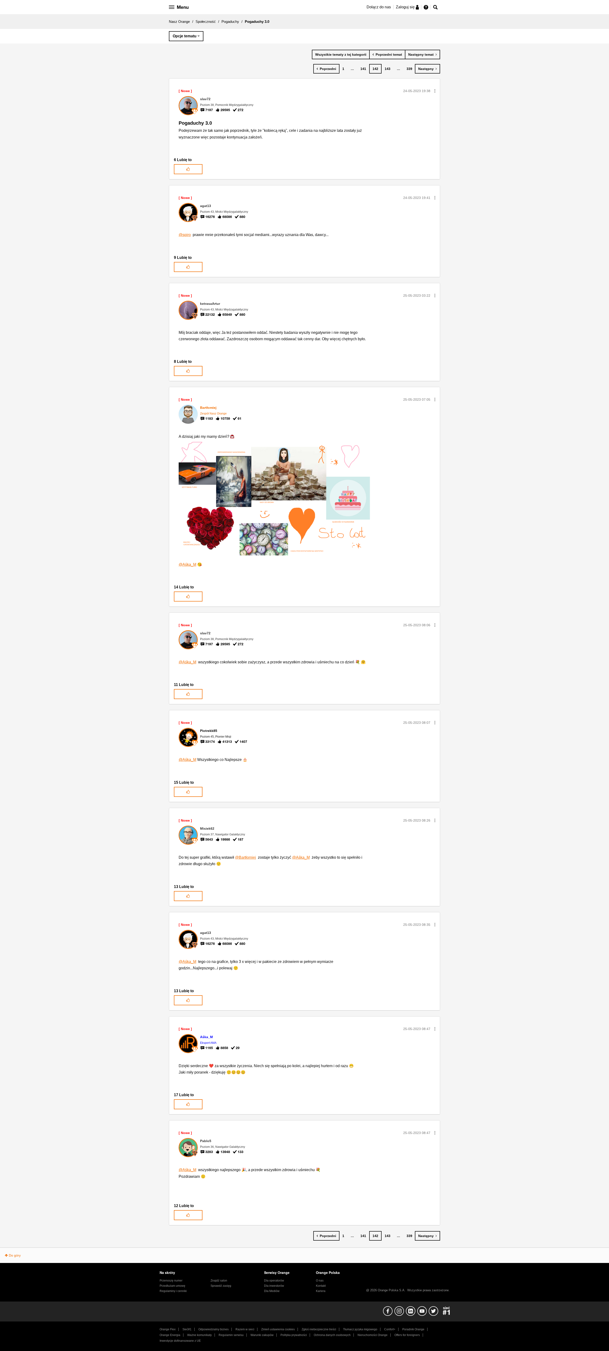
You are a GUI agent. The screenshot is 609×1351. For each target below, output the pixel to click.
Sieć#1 (187, 1329)
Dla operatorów (274, 1280)
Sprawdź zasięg (221, 1285)
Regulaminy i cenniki (173, 1291)
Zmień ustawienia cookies (278, 1329)
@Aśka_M (187, 564)
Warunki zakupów (262, 1335)
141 (363, 69)
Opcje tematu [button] (184, 36)
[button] (435, 91)
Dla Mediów (272, 1291)
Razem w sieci (245, 1329)
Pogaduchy (230, 22)
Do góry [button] (15, 1255)
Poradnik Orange (413, 1329)
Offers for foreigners (407, 1335)
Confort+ (389, 1329)
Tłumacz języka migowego (360, 1329)
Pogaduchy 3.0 (195, 123)
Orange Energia (170, 1335)
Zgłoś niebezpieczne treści (319, 1329)
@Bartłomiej (245, 857)
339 (409, 69)
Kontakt (321, 1285)
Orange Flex (168, 1329)
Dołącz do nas (379, 7)
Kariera (320, 1291)
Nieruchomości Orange (373, 1335)
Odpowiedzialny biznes (213, 1329)
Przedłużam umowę (172, 1285)
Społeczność (206, 22)
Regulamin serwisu (231, 1335)
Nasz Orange (179, 22)
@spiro (185, 235)
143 (387, 69)
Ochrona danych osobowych (332, 1335)
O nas (320, 1280)
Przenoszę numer (171, 1280)
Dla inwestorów (274, 1285)
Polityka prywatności (293, 1335)
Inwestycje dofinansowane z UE (180, 1340)
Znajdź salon (219, 1280)
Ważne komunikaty (199, 1335)
